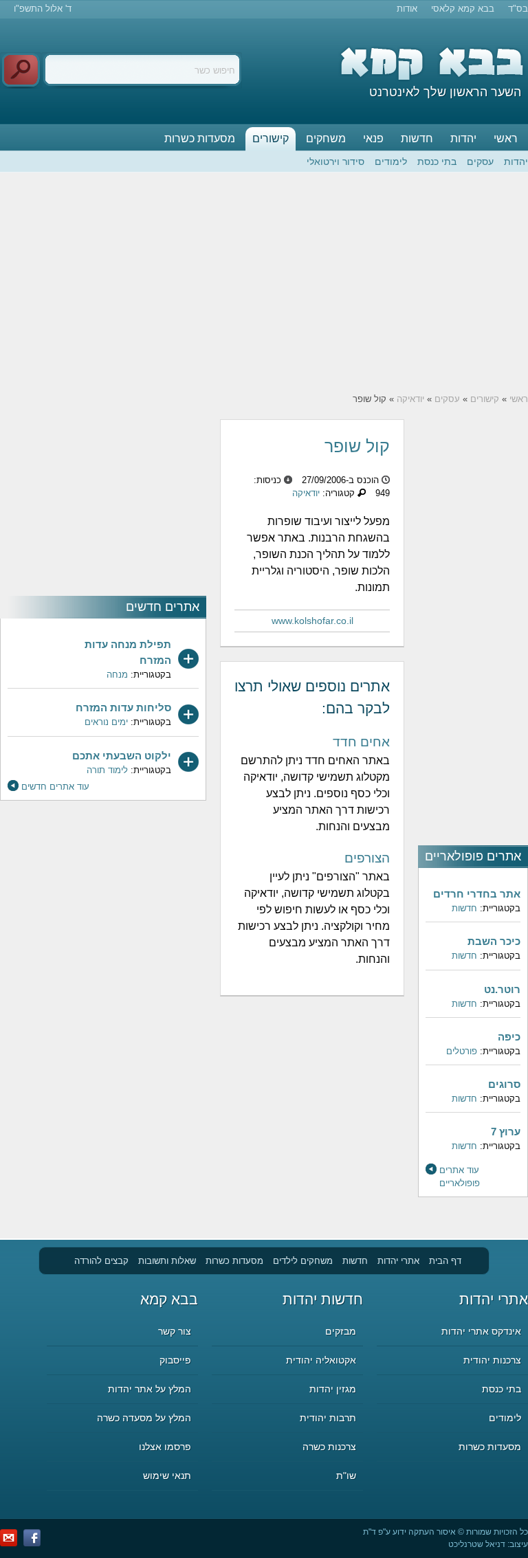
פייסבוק (175, 1360)
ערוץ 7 (505, 1131)
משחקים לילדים (303, 1261)
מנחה (117, 674)
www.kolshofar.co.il (312, 620)
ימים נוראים (106, 722)
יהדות (463, 138)
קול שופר (357, 446)
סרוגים (504, 1084)
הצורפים (367, 858)
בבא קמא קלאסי (462, 8)
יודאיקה (410, 399)
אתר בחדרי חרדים (476, 894)
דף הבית (445, 1261)
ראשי (506, 138)
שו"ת (346, 1475)
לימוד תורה (107, 770)
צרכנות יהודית (492, 1360)
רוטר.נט (502, 989)
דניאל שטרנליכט (476, 1544)
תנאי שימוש (167, 1475)
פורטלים (461, 1051)
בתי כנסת (436, 161)
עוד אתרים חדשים (55, 786)
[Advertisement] (264, 282)
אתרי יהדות (398, 1261)
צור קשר (174, 1331)
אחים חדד (361, 742)
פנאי (373, 138)
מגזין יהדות (332, 1388)
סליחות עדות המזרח (123, 707)
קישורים (270, 138)
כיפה (509, 1037)
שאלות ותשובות (167, 1261)
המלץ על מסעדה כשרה (144, 1417)
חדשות (417, 138)
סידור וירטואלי (335, 161)
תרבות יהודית (328, 1417)
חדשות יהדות (323, 1299)
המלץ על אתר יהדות (149, 1388)
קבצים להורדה (101, 1261)
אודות (407, 8)
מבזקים (340, 1331)
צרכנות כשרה (329, 1446)
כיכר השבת (494, 941)
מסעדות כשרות (199, 138)
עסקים (480, 161)
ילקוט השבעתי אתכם (121, 755)
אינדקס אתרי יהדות (481, 1331)
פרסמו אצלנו (165, 1446)
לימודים (391, 161)
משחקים (326, 138)
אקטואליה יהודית (321, 1360)
